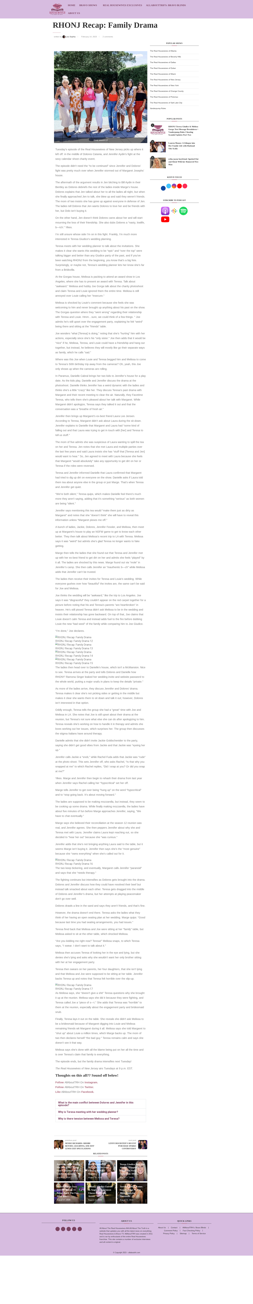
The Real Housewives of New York (164, 85)
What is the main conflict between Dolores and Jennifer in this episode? (95, 1104)
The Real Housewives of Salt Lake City (166, 103)
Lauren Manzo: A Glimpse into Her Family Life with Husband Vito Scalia (181, 146)
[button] (100, 1103)
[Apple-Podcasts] (165, 208)
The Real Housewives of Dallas (163, 62)
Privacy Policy (169, 1233)
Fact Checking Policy (191, 1231)
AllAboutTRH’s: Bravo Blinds (166, 5)
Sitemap (183, 1233)
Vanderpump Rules (158, 108)
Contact (174, 1227)
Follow (59, 1082)
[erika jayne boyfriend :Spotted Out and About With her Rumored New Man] (158, 163)
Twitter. (89, 1087)
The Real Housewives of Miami (163, 74)
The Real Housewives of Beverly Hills (165, 57)
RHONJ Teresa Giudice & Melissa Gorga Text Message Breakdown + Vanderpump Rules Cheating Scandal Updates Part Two (183, 131)
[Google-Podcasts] (174, 208)
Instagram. (92, 1082)
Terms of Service (199, 1233)
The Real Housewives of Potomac (164, 97)
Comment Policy (171, 1231)
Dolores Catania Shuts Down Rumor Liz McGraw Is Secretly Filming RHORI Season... (99, 1167)
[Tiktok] (74, 1229)
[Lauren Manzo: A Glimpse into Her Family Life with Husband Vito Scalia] (158, 147)
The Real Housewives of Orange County (167, 91)
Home (71, 5)
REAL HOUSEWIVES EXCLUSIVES (122, 5)
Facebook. (87, 1091)
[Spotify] (183, 208)
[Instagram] (69, 1229)
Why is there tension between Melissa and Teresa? (89, 1118)
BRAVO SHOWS (88, 5)
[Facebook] (57, 1229)
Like (58, 1091)
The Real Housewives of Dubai (163, 68)
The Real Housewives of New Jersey (165, 80)
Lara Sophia (70, 37)
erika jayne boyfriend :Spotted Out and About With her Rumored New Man (183, 162)
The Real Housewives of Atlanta (163, 51)
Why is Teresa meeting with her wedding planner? (88, 1111)
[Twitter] (63, 1229)
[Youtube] (165, 217)
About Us (74, 13)
